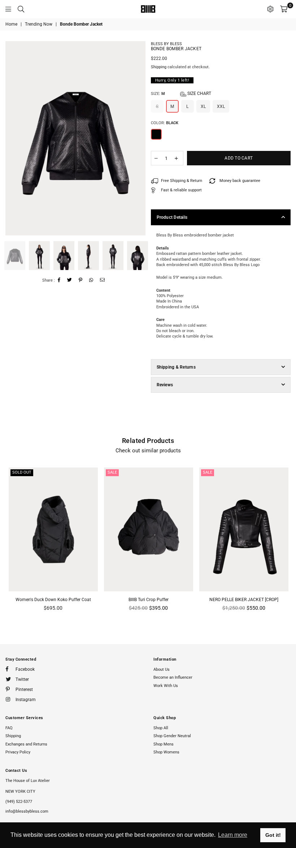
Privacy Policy (17, 752)
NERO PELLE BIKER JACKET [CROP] (243, 599)
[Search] (20, 9)
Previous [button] (11, 138)
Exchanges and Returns (26, 744)
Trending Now (38, 24)
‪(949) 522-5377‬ (18, 801)
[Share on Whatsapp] (91, 280)
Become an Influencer (172, 677)
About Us (161, 669)
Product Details (172, 217)
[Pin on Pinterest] (80, 280)
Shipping (158, 67)
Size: (181, 93)
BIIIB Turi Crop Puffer (149, 599)
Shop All (160, 728)
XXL (221, 106)
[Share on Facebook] (59, 280)
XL (203, 106)
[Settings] (270, 9)
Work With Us (165, 685)
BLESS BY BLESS (166, 44)
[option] (75, 138)
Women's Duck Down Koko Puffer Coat (53, 599)
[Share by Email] (102, 280)
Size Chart (198, 93)
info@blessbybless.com (26, 811)
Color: (164, 123)
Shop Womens (166, 752)
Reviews (165, 384)
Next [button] (139, 138)
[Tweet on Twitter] (69, 280)
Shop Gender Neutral (172, 736)
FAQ (9, 728)
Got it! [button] (273, 835)
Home (11, 24)
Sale (112, 472)
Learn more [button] (232, 835)
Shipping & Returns (176, 367)
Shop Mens (163, 744)
